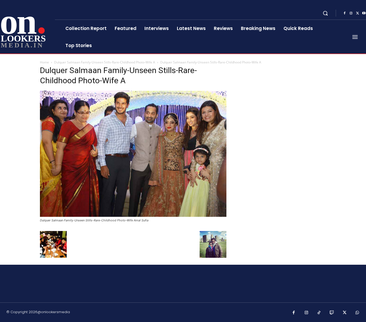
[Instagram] (351, 13)
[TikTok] (319, 313)
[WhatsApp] (357, 313)
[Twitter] (357, 13)
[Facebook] (344, 13)
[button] (325, 13)
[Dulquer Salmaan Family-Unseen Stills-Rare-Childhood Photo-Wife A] (133, 215)
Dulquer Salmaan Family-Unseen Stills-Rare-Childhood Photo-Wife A (104, 62)
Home (44, 62)
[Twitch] (332, 313)
